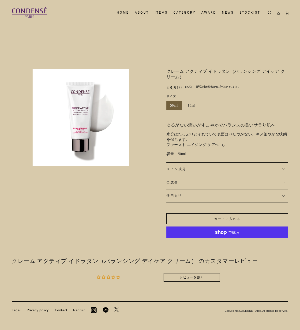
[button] (269, 13)
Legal (16, 310)
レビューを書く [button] (191, 277)
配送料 (200, 86)
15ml (191, 105)
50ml (174, 105)
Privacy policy (38, 310)
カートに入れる (227, 219)
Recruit (79, 310)
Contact (61, 310)
